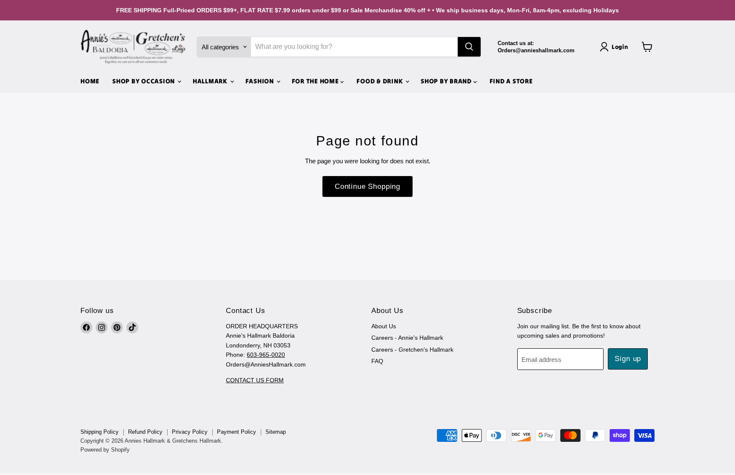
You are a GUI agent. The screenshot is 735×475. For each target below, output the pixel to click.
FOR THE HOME (316, 81)
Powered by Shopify (105, 450)
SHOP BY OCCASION (144, 81)
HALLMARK (211, 81)
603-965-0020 (266, 354)
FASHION (260, 81)
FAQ (377, 361)
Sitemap (275, 432)
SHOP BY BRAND (447, 81)
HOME (90, 81)
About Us (383, 326)
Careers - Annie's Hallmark (407, 337)
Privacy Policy (190, 432)
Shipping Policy (99, 432)
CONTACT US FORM (255, 380)
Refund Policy (145, 432)
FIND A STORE (511, 81)
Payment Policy (236, 432)
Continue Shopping (367, 186)
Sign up (628, 359)
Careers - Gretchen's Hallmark (412, 349)
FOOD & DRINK (380, 81)
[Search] (469, 47)
